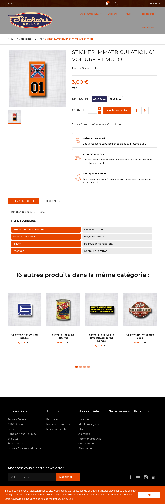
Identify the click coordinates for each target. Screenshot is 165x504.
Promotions (53, 419)
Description (52, 201)
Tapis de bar (147, 27)
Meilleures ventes (57, 429)
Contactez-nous (88, 443)
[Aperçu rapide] (25, 350)
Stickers (112, 13)
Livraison (83, 419)
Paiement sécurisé (89, 438)
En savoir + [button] (68, 499)
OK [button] (149, 495)
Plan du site (85, 448)
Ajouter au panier (117, 110)
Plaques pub (147, 13)
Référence (17, 211)
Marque (77, 68)
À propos (84, 433)
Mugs (129, 13)
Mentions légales (88, 424)
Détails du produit (23, 201)
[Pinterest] (145, 110)
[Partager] (136, 110)
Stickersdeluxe (91, 68)
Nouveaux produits (58, 424)
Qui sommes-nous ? (91, 13)
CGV (80, 429)
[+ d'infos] (33, 350)
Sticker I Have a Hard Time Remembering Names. (101, 338)
